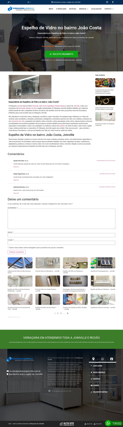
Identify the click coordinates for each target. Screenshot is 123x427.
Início (51, 9)
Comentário (12, 207)
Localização (96, 9)
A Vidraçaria (61, 9)
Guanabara (50, 106)
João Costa (42, 106)
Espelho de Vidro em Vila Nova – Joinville (103, 289)
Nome (10, 232)
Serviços (82, 9)
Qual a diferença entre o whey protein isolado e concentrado (104, 108)
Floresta (35, 106)
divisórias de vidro (18, 121)
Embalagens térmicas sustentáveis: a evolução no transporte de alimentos (74, 290)
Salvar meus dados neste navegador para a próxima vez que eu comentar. (36, 247)
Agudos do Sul (31, 108)
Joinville (20, 106)
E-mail (11, 240)
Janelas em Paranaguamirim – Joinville (103, 271)
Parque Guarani (60, 106)
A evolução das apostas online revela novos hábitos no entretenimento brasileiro (104, 91)
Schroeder (21, 108)
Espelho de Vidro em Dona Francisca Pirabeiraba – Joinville (19, 290)
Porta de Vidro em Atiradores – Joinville (47, 271)
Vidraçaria (52, 60)
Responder (16, 166)
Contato (107, 9)
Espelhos (62, 126)
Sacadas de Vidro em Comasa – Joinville (103, 307)
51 (67, 313)
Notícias (72, 9)
